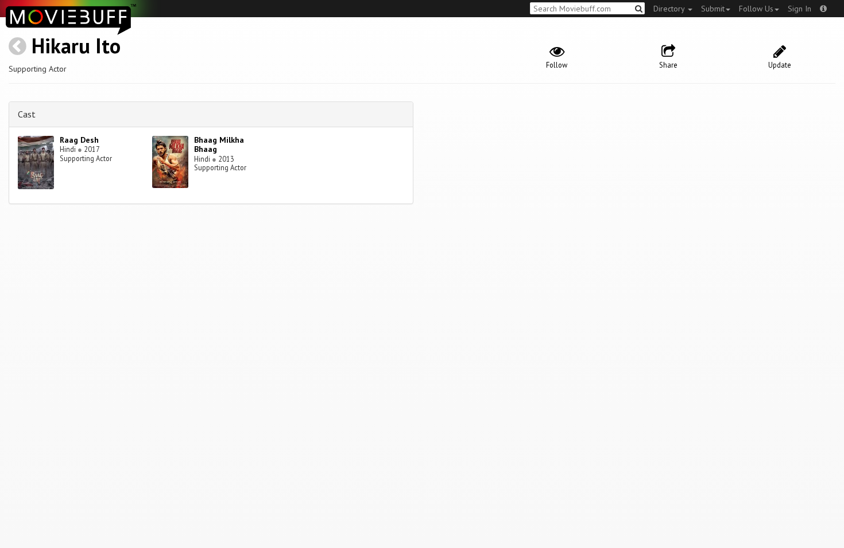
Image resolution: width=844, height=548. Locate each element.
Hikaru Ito (76, 45)
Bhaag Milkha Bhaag (219, 145)
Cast (27, 114)
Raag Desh (79, 140)
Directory (670, 8)
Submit (713, 8)
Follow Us (756, 8)
